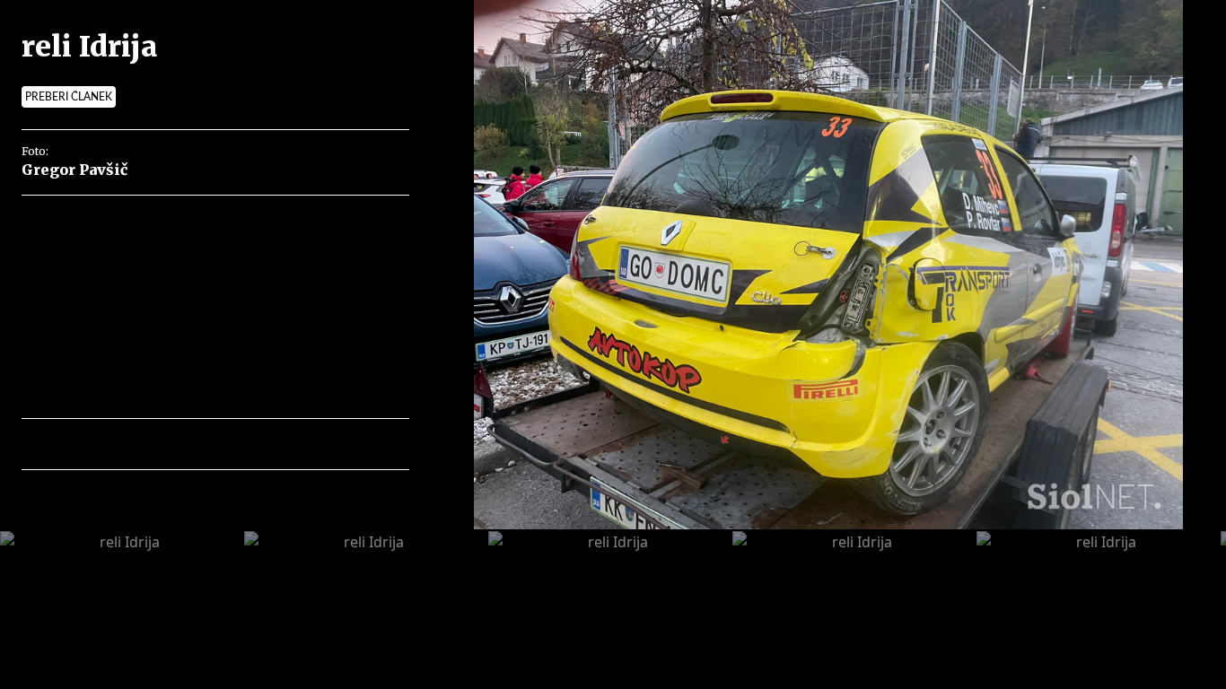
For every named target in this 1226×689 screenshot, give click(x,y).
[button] (113, 444)
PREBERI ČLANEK (68, 97)
